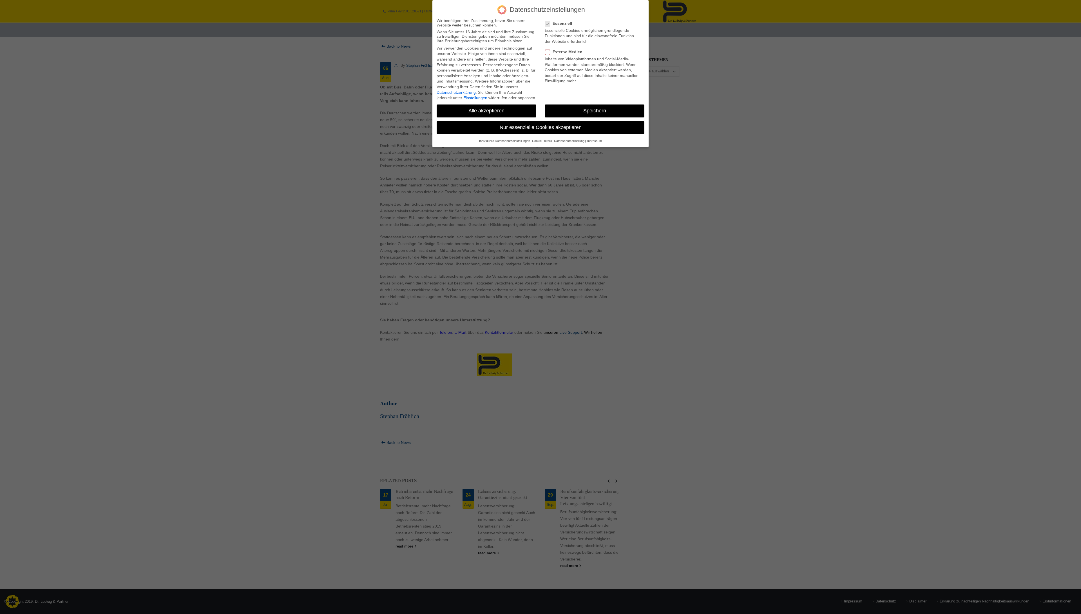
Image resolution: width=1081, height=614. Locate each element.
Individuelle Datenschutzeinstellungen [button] (504, 141)
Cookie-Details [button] (542, 141)
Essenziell (562, 23)
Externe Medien (567, 52)
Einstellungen (475, 97)
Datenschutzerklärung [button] (569, 141)
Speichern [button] (594, 111)
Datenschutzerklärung (456, 92)
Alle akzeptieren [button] (486, 111)
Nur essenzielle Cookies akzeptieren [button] (541, 127)
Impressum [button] (594, 141)
